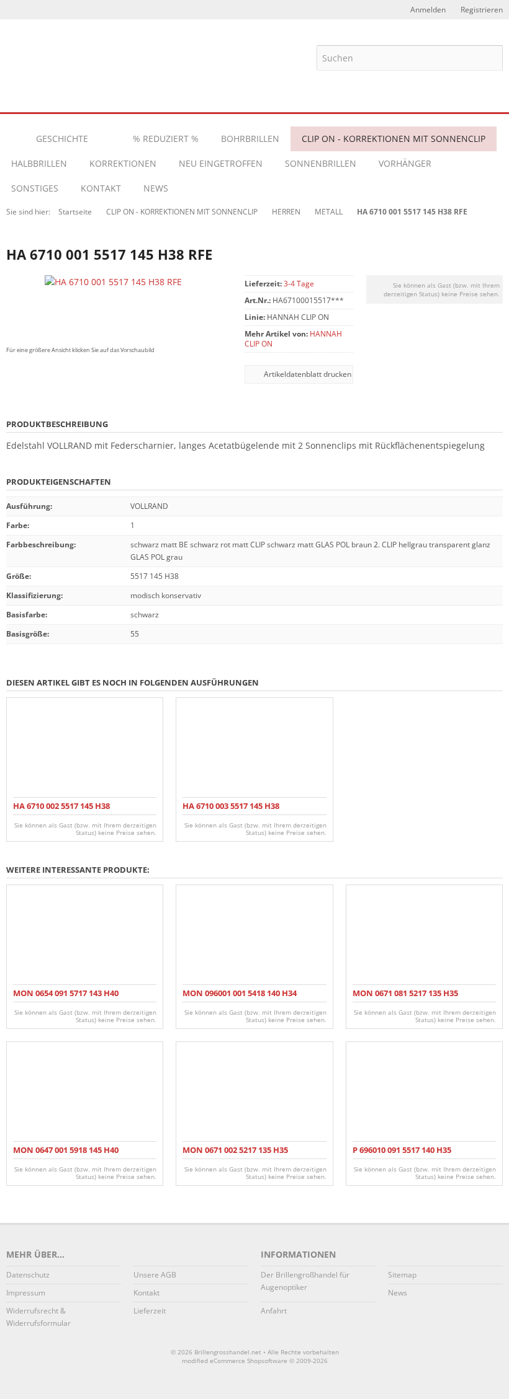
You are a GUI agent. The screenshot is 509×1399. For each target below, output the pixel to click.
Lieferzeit (149, 1310)
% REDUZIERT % (166, 138)
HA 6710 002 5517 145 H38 (61, 805)
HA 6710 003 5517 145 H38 (230, 805)
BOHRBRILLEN (250, 138)
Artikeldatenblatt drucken (307, 374)
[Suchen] (490, 57)
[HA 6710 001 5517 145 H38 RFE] (113, 282)
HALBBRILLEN (39, 163)
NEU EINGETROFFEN (221, 163)
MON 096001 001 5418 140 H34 (239, 993)
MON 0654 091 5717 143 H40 (66, 993)
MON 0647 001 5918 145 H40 (66, 1149)
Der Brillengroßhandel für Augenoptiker (305, 1280)
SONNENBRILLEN (320, 163)
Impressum (25, 1292)
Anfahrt (274, 1310)
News (155, 188)
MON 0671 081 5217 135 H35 (405, 993)
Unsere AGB (154, 1274)
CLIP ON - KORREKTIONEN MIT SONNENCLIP (393, 138)
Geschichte (62, 138)
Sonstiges (34, 188)
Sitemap (402, 1274)
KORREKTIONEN (122, 163)
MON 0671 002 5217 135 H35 (235, 1149)
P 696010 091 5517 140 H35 (402, 1149)
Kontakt (101, 188)
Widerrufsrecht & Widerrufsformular (38, 1316)
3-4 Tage (299, 283)
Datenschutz (28, 1274)
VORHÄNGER (405, 163)
